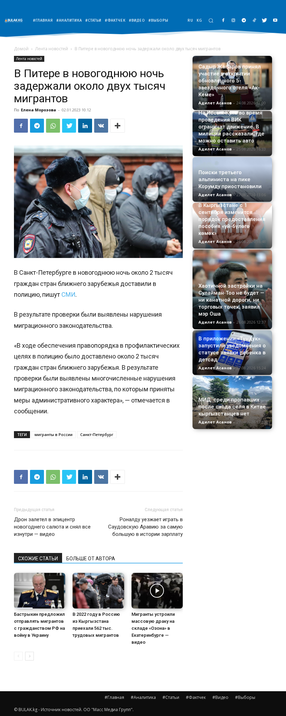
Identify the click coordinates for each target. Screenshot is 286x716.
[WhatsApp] (53, 126)
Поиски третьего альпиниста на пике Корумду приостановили (230, 179)
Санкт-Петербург (96, 434)
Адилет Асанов (215, 102)
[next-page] (29, 656)
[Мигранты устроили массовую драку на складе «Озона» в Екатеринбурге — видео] (157, 590)
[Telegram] (244, 21)
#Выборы (245, 697)
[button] (211, 20)
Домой (21, 49)
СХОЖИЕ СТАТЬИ (38, 558)
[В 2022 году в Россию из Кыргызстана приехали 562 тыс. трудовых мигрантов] (98, 590)
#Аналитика (143, 697)
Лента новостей (51, 49)
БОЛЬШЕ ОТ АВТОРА (90, 558)
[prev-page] (18, 656)
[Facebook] (223, 21)
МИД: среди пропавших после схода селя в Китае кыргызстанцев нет (232, 407)
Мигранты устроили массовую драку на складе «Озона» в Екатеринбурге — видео (153, 628)
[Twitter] (264, 21)
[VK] (101, 126)
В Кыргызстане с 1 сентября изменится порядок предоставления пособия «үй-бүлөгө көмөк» (231, 219)
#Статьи (171, 697)
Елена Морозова (38, 109)
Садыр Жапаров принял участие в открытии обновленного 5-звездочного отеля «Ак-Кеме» (229, 81)
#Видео (220, 697)
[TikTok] (254, 21)
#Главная (114, 697)
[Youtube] (275, 21)
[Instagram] (233, 21)
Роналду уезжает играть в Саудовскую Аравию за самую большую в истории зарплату (145, 526)
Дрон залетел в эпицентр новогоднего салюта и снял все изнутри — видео (52, 526)
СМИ (68, 294)
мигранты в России (54, 434)
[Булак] (15, 20)
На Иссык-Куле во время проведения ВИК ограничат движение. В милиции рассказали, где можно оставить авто (231, 127)
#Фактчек (196, 697)
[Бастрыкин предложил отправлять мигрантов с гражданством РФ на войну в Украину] (39, 590)
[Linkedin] (85, 126)
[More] (117, 126)
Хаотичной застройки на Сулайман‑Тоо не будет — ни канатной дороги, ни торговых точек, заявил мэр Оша (231, 300)
